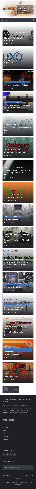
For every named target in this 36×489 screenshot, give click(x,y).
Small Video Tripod (12, 377)
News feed (7, 482)
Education (5, 430)
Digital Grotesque (12, 220)
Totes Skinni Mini (11, 354)
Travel (4, 443)
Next (15, 389)
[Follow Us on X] (7, 454)
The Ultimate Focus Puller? (16, 85)
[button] (33, 20)
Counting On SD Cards (13, 287)
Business (5, 424)
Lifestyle (5, 436)
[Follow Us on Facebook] (4, 454)
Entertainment (7, 433)
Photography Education (14, 152)
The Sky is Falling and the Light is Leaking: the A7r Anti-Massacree (17, 172)
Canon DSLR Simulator (14, 332)
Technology (6, 439)
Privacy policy (28, 482)
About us (14, 482)
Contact (21, 482)
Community (6, 427)
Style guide (18, 484)
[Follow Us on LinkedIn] (14, 454)
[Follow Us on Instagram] (11, 454)
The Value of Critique (13, 197)
